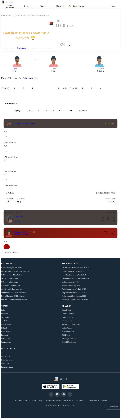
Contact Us (5, 356)
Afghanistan (6, 324)
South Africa (6, 342)
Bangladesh (6, 331)
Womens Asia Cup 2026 (71, 285)
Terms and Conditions (22, 400)
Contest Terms (68, 400)
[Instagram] (63, 394)
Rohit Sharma (67, 317)
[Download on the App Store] (51, 386)
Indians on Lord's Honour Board (14, 299)
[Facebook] (51, 394)
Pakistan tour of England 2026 (74, 275)
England (4, 335)
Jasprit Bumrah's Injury (10, 278)
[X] (57, 394)
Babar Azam (67, 328)
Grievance (5, 363)
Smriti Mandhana (69, 342)
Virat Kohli (66, 310)
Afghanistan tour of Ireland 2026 (75, 292)
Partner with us (7, 367)
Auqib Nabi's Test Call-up (11, 289)
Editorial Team (7, 360)
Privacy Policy (37, 400)
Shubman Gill (67, 321)
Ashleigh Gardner (69, 338)
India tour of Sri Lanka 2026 (73, 271)
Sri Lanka (5, 317)
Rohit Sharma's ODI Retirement (13, 296)
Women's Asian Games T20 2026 (75, 299)
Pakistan (4, 314)
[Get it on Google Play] (70, 386)
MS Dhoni (66, 335)
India (3, 310)
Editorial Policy (93, 400)
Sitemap (104, 400)
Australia (4, 321)
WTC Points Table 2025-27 (12, 275)
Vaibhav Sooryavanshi (71, 324)
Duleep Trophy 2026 (70, 282)
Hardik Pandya (68, 314)
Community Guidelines (53, 400)
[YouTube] (70, 394)
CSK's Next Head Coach (10, 285)
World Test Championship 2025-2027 (77, 268)
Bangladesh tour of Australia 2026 (75, 278)
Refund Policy (81, 400)
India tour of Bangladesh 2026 (74, 296)
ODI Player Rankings (9, 282)
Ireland (4, 328)
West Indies (5, 338)
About (3, 353)
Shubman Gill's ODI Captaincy (13, 292)
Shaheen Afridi (68, 331)
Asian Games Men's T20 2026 (74, 289)
